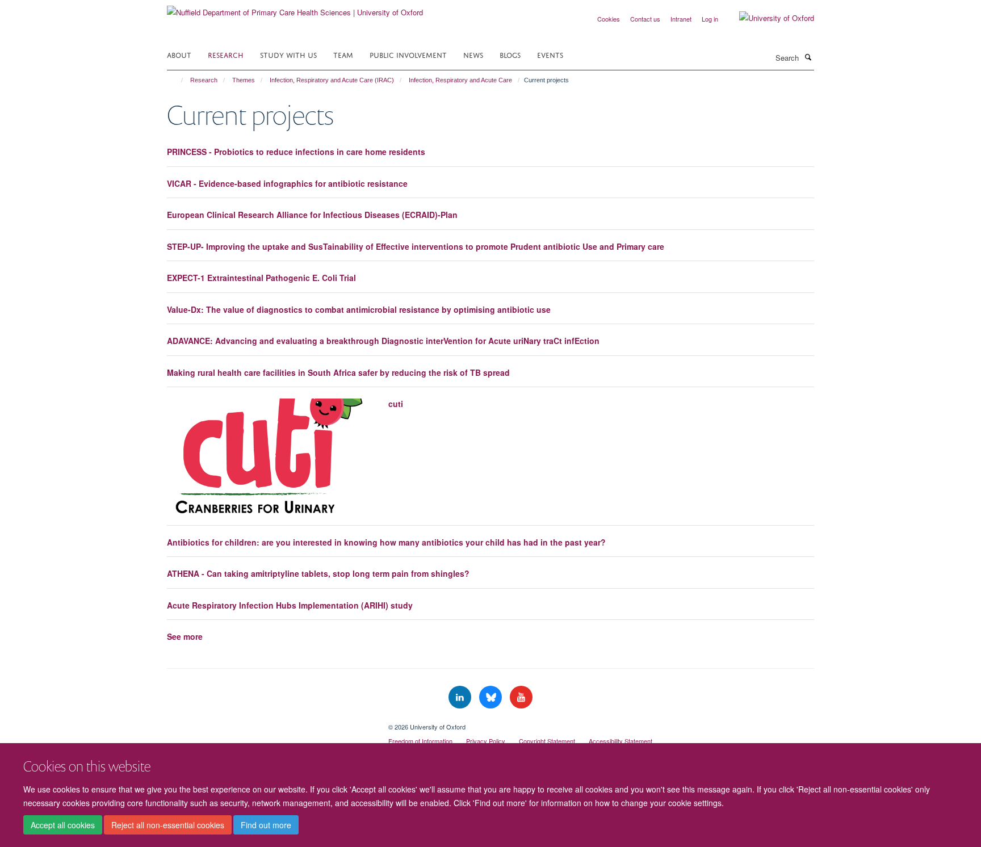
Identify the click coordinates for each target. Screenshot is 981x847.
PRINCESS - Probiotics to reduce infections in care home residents (296, 151)
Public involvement (408, 54)
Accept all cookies (63, 825)
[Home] (176, 80)
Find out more (266, 825)
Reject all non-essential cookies (167, 825)
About (179, 54)
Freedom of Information (420, 740)
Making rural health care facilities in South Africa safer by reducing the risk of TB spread (338, 372)
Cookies (608, 18)
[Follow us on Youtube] (521, 697)
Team (343, 54)
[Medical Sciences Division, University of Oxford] (269, 723)
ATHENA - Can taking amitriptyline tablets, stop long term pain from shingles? (318, 573)
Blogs (510, 54)
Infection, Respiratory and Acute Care (460, 80)
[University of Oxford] (768, 18)
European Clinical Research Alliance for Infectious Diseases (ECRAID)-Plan (312, 214)
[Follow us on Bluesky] (491, 697)
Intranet (680, 18)
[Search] (808, 57)
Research (226, 54)
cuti (395, 403)
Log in (710, 18)
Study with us (288, 54)
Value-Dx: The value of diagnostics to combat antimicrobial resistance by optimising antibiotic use (359, 309)
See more (185, 636)
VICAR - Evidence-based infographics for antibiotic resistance (287, 183)
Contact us (645, 18)
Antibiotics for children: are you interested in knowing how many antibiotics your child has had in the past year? (386, 542)
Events (550, 54)
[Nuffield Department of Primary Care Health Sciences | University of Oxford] (295, 8)
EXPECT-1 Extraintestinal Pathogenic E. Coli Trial (261, 277)
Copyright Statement (547, 740)
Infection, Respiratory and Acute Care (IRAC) (332, 80)
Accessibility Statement (620, 740)
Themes (243, 80)
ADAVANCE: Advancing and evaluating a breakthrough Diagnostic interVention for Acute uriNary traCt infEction (383, 340)
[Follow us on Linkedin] (460, 697)
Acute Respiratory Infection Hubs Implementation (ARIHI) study (290, 605)
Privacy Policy (485, 740)
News (473, 54)
